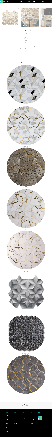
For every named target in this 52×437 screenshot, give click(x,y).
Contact (46, 1)
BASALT (15, 419)
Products (21, 1)
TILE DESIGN (23, 418)
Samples (7, 431)
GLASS (7, 419)
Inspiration (25, 1)
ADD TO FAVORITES (26, 147)
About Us (32, 416)
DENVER (15, 416)
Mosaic (7, 423)
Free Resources (24, 419)
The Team (32, 419)
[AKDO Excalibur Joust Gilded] (10, 17)
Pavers (7, 424)
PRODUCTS (7, 412)
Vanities (7, 428)
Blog (43, 1)
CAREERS (32, 423)
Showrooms (30, 1)
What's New (7, 414)
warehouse (15, 423)
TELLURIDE (15, 420)
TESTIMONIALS (24, 414)
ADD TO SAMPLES (26, 53)
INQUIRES (39, 414)
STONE (7, 415)
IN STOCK (7, 427)
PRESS (32, 420)
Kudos (37, 1)
